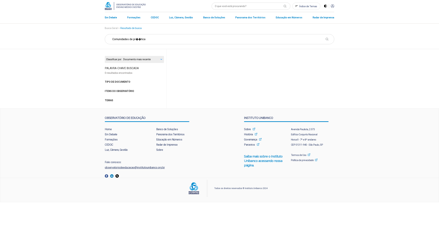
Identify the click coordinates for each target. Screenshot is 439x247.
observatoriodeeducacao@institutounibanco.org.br (135, 167)
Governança (250, 139)
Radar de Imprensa (166, 144)
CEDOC (109, 144)
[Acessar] (332, 6)
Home (108, 129)
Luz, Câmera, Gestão (116, 149)
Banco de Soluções (167, 129)
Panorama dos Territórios (170, 134)
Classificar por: (114, 59)
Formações (111, 139)
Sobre (159, 149)
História (248, 134)
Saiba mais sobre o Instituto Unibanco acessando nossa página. (263, 161)
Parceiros (249, 144)
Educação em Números (169, 139)
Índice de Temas (308, 6)
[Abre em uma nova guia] (107, 175)
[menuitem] (111, 17)
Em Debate (111, 134)
